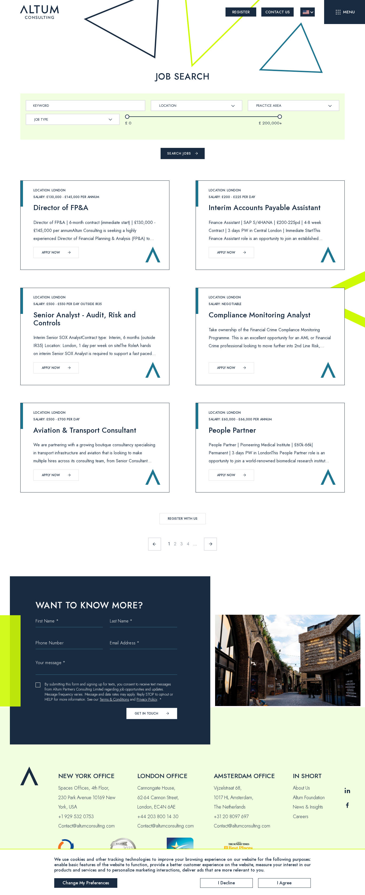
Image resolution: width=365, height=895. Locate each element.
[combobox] (196, 105)
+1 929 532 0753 (76, 816)
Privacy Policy (147, 699)
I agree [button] (284, 883)
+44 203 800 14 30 (157, 816)
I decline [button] (226, 883)
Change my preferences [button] (86, 883)
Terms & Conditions (114, 699)
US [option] (306, 12)
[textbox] (170, 105)
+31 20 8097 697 (231, 816)
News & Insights (308, 806)
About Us (301, 787)
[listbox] (307, 12)
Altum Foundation (309, 797)
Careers (300, 816)
